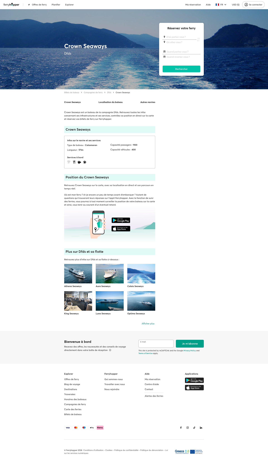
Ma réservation (193, 4)
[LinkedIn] (201, 427)
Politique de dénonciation (151, 450)
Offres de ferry (39, 4)
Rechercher (181, 69)
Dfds (109, 92)
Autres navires (147, 102)
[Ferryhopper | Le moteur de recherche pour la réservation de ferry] (11, 4)
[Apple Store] (194, 387)
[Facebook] (181, 427)
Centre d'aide (152, 384)
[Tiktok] (194, 427)
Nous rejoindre (111, 389)
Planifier (56, 4)
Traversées (69, 394)
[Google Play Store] (194, 380)
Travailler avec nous (114, 384)
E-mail (143, 342)
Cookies (108, 450)
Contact (149, 389)
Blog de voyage (72, 384)
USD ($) (235, 4)
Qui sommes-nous (113, 379)
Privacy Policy (190, 350)
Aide (208, 4)
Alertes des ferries (154, 396)
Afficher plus (148, 323)
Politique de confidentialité (126, 450)
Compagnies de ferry (93, 92)
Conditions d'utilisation (93, 450)
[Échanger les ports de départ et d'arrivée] (198, 39)
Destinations (70, 389)
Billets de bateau (71, 92)
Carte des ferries (72, 409)
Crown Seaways (123, 92)
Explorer (69, 4)
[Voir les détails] (110, 350)
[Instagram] (187, 427)
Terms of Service (145, 353)
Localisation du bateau (111, 102)
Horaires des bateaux (75, 399)
